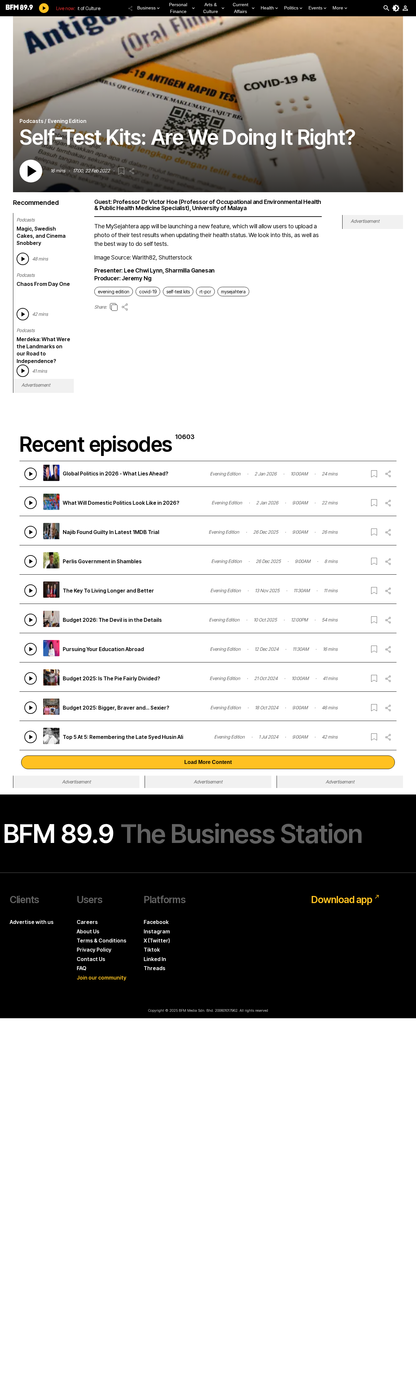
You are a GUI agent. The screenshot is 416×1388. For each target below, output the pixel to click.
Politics (291, 7)
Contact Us (91, 959)
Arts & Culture (210, 8)
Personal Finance (178, 8)
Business (146, 7)
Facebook (156, 922)
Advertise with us (32, 922)
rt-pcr (205, 291)
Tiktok (152, 949)
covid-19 (148, 291)
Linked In (155, 959)
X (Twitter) (157, 940)
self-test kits (178, 291)
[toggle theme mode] (396, 8)
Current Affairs (240, 8)
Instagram (157, 931)
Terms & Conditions (101, 940)
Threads (154, 968)
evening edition (113, 291)
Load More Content (208, 762)
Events (315, 7)
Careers (87, 922)
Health (267, 7)
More (337, 7)
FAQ (81, 968)
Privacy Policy (94, 949)
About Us (88, 931)
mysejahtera (233, 291)
